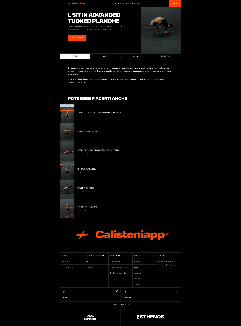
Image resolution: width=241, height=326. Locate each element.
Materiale (165, 56)
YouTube (137, 261)
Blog (128, 3)
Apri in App (77, 38)
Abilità (105, 56)
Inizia (175, 3)
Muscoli (135, 56)
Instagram (137, 273)
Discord (136, 284)
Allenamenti (119, 3)
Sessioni (65, 261)
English (160, 261)
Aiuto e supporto (115, 261)
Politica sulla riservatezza (118, 267)
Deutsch (173, 261)
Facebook (137, 279)
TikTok (136, 267)
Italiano (167, 265)
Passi (75, 56)
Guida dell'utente (67, 267)
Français (161, 265)
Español (167, 261)
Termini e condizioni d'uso (118, 273)
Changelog (89, 267)
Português (173, 265)
